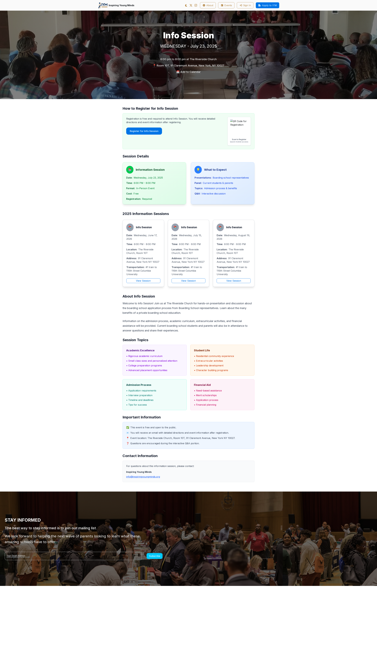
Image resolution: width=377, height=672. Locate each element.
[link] (191, 5)
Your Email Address (16, 555)
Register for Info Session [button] (144, 131)
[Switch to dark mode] (186, 5)
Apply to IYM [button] (269, 5)
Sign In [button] (247, 5)
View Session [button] (143, 280)
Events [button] (228, 5)
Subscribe (154, 555)
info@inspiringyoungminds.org (143, 476)
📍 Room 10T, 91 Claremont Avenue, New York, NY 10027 (188, 65)
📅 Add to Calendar (188, 71)
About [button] (209, 5)
